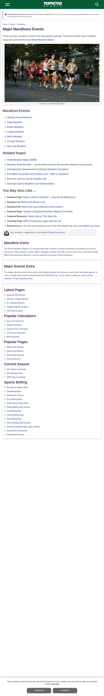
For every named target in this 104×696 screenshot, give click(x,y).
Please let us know (57, 232)
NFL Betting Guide (14, 373)
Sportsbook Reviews (15, 435)
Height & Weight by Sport (17, 307)
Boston (23, 252)
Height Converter (14, 325)
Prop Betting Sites (14, 399)
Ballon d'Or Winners (15, 347)
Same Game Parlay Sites (17, 403)
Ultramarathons (47, 184)
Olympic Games (49, 272)
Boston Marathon (15, 127)
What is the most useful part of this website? (42, 207)
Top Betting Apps (14, 391)
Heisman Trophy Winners (17, 299)
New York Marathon (16, 146)
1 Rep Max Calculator (16, 333)
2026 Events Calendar (16, 377)
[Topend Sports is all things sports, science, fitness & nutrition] (52, 4)
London (30, 252)
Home (5, 24)
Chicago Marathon (16, 141)
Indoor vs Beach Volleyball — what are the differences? (49, 197)
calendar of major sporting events (18, 278)
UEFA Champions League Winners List (42, 221)
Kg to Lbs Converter (15, 321)
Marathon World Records (19, 164)
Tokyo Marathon (14, 122)
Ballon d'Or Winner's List (33, 202)
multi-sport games (87, 272)
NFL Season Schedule (16, 369)
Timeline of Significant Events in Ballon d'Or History (48, 211)
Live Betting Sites (14, 411)
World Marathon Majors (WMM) (22, 160)
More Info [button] (55, 684)
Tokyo (16, 252)
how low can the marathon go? (32, 179)
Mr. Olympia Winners (16, 303)
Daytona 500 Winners (16, 295)
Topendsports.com (32, 14)
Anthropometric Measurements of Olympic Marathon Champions (37, 169)
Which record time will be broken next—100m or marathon (39, 174)
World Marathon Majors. (43, 40)
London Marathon (15, 132)
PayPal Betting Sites (15, 415)
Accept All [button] (65, 690)
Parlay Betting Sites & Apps (18, 407)
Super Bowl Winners (15, 355)
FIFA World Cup (51, 275)
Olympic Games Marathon (19, 117)
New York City (58, 252)
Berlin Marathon (14, 136)
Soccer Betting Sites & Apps (18, 423)
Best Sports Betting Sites (17, 387)
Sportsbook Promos (15, 395)
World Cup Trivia (91, 226)
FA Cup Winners (14, 359)
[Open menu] (7, 4)
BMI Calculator (13, 337)
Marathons (30, 184)
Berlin (37, 252)
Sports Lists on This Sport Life (42, 216)
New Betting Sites (14, 419)
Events (12, 24)
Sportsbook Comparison (17, 431)
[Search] (97, 4)
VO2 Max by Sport (14, 311)
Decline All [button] (39, 690)
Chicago (44, 252)
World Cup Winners (15, 351)
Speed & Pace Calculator (17, 329)
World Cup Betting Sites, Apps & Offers (23, 427)
